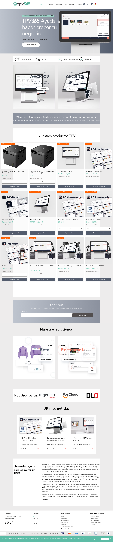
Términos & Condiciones (67, 526)
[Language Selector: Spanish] (96, 4)
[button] (88, 4)
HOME (34, 516)
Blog (62, 516)
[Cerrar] (111, 539)
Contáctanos (64, 518)
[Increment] (25, 181)
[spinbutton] (14, 181)
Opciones (96, 539)
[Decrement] (3, 181)
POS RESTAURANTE (37, 521)
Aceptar (105, 539)
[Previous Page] (51, 291)
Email (24, 311)
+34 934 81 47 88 (9, 521)
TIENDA (35, 523)
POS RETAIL (35, 518)
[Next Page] (62, 291)
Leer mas (45, 499)
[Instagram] (8, 523)
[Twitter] (11, 523)
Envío (12, 178)
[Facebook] (6, 523)
